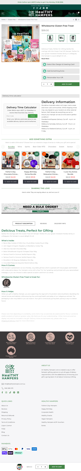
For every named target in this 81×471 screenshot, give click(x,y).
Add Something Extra (55, 71)
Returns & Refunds (7, 415)
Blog (39, 5)
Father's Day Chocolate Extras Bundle (10, 173)
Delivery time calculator (11, 96)
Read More (45, 59)
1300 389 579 (8, 388)
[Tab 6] (61, 146)
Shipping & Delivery (8, 321)
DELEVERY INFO (60, 223)
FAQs (42, 5)
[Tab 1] (11, 146)
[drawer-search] (69, 13)
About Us (4, 405)
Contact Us (34, 5)
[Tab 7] (70, 146)
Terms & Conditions (8, 422)
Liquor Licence (6, 425)
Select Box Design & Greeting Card (60, 64)
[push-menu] (2, 13)
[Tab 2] (20, 146)
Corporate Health (47, 412)
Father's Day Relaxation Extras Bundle (50, 173)
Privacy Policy (6, 419)
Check (33, 116)
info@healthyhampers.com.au (14, 384)
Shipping (4, 412)
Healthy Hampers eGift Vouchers (52, 422)
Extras (43, 425)
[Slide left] (3, 146)
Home (3, 19)
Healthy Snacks (46, 415)
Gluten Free (12, 19)
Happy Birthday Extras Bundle (30, 173)
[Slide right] (78, 146)
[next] (36, 43)
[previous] (5, 43)
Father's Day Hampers (49, 405)
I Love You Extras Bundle (70, 173)
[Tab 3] (27, 146)
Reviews (47, 5)
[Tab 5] (52, 146)
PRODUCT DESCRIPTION (23, 223)
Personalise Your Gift (55, 77)
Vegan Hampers (47, 419)
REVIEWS (43, 223)
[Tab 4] (39, 146)
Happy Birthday (46, 409)
